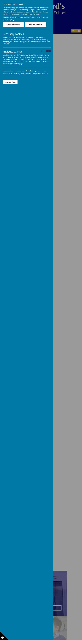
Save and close (10, 82)
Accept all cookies (13, 24)
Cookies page (7, 20)
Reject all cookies (35, 24)
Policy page (41, 74)
